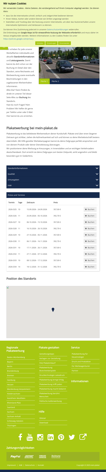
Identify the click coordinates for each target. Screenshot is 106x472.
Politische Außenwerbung (50, 401)
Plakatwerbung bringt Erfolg (51, 379)
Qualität (11, 174)
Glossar (42, 418)
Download (43, 422)
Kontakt (41, 465)
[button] (53, 310)
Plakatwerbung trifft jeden (50, 384)
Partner (75, 370)
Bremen (10, 375)
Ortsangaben (13, 179)
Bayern (10, 362)
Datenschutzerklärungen (58, 29)
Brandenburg (13, 371)
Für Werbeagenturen (81, 366)
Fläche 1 (44, 81)
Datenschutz (30, 465)
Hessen (10, 384)
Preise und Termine (16, 195)
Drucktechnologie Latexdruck (52, 375)
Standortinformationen (18, 168)
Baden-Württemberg (16, 357)
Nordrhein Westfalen (16, 398)
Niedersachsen (13, 393)
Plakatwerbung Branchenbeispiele (47, 369)
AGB (20, 465)
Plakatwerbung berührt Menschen (49, 395)
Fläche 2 (55, 81)
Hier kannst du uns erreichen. (19, 116)
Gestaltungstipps (46, 354)
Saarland (11, 407)
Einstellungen (51, 43)
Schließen (40, 43)
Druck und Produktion (81, 361)
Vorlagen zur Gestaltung (49, 358)
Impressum (11, 465)
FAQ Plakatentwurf (47, 363)
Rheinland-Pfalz (14, 403)
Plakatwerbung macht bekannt (52, 389)
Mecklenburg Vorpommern (18, 389)
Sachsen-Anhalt (14, 416)
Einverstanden (64, 43)
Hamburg (11, 380)
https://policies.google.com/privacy (18, 39)
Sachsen (10, 412)
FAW (10, 185)
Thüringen (11, 425)
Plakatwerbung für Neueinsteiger (80, 355)
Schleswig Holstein (15, 421)
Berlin (9, 366)
